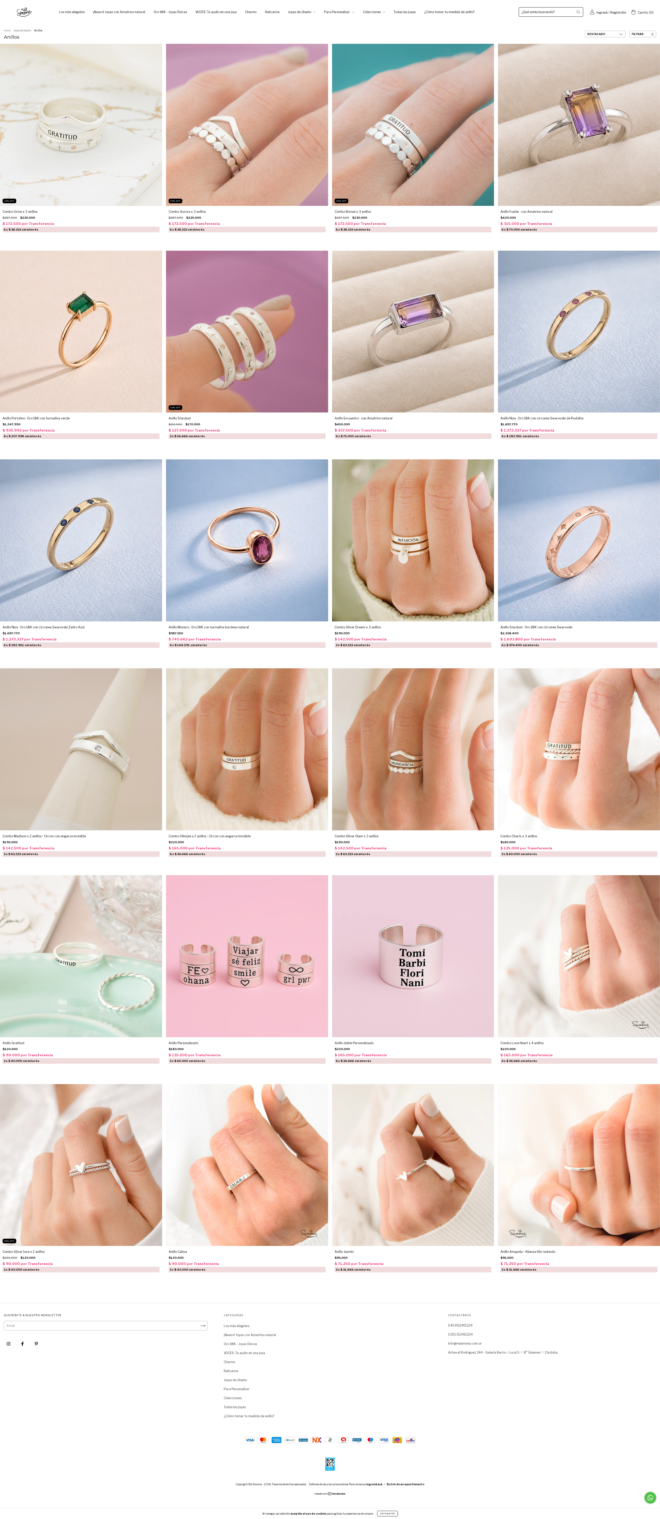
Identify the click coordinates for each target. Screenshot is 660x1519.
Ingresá (602, 12)
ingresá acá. (374, 1484)
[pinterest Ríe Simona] (36, 1344)
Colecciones (372, 12)
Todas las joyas (405, 12)
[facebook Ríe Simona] (23, 1344)
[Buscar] (578, 11)
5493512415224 (460, 1325)
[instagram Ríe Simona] (9, 1344)
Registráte (618, 12)
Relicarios (272, 12)
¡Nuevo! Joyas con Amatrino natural (119, 12)
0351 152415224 (460, 1334)
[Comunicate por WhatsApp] (650, 1498)
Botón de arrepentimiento (405, 1484)
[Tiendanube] (330, 1494)
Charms (251, 12)
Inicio (7, 30)
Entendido (387, 1513)
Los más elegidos (72, 12)
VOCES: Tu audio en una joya (216, 12)
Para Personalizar (337, 12)
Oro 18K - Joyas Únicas (170, 12)
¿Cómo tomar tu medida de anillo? (449, 12)
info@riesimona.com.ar (465, 1343)
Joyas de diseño (300, 12)
